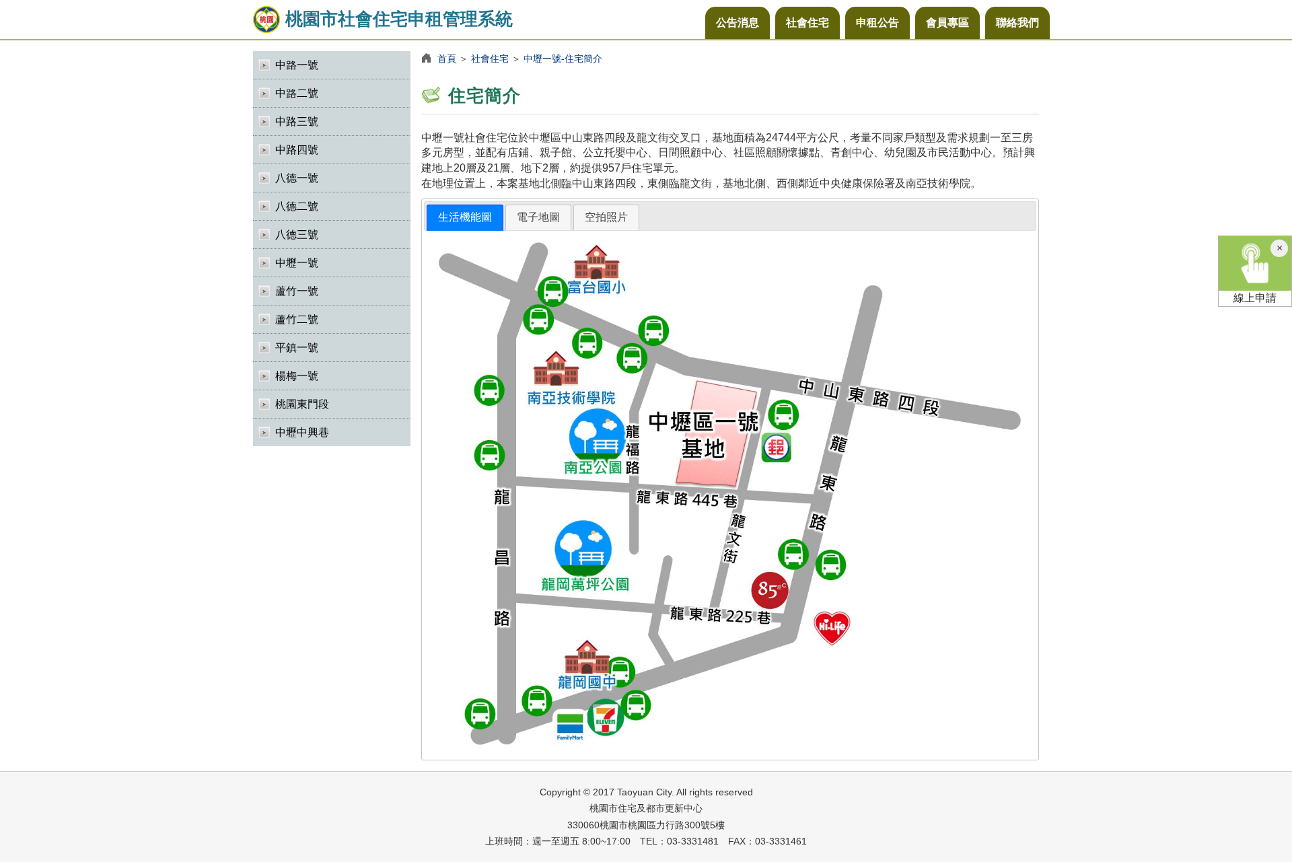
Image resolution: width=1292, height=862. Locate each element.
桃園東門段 (302, 404)
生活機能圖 (465, 217)
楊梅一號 (296, 376)
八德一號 (296, 178)
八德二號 (296, 206)
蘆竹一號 (296, 291)
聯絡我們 (1017, 22)
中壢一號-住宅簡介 (563, 58)
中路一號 (296, 65)
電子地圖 (538, 217)
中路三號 (296, 121)
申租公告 (877, 22)
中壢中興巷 (302, 432)
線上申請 (1255, 297)
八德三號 (296, 234)
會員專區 (947, 22)
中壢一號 (296, 262)
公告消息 (737, 22)
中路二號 (296, 93)
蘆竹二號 (296, 319)
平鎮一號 (296, 347)
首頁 (446, 58)
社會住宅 (807, 22)
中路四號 (296, 149)
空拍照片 (606, 217)
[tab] (465, 218)
